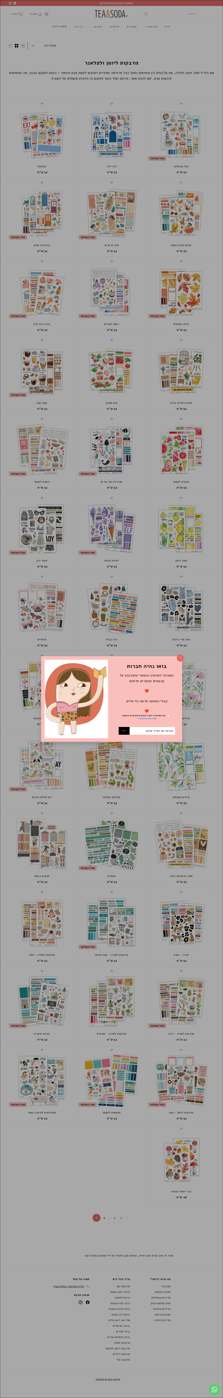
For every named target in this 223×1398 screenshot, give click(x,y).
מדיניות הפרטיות (147, 718)
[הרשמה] (124, 731)
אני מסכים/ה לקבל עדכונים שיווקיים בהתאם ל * (143, 717)
